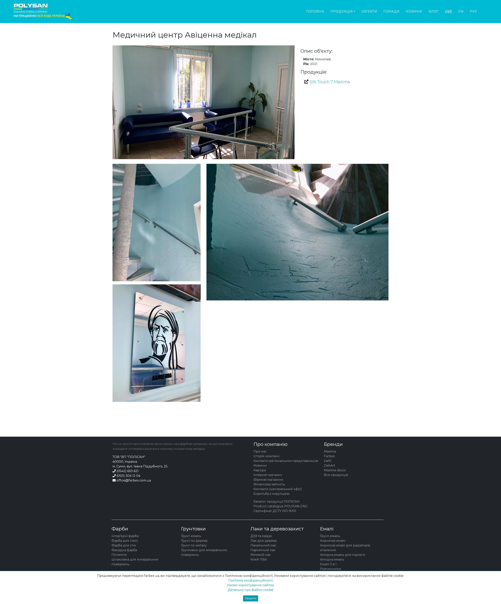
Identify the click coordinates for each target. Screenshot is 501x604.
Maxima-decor (335, 470)
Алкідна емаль (332, 559)
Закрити (250, 598)
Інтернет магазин (267, 475)
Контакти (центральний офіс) (277, 489)
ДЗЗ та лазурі (261, 536)
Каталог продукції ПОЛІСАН (276, 501)
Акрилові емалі (332, 541)
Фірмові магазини (268, 479)
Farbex (329, 456)
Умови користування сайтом (250, 585)
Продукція (342, 11)
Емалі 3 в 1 (328, 564)
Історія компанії (266, 456)
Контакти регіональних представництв (285, 461)
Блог (434, 11)
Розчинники (330, 569)
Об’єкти (369, 11)
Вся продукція (336, 475)
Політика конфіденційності (250, 580)
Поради (391, 11)
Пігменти (119, 555)
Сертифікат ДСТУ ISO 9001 (274, 511)
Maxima (330, 451)
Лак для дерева (263, 541)
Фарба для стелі (125, 541)
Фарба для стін (124, 545)
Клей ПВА (258, 559)
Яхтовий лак (260, 555)
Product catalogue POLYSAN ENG (280, 506)
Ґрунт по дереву (194, 541)
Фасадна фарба (124, 550)
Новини (414, 11)
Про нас (260, 451)
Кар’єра (259, 470)
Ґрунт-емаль (191, 536)
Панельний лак (263, 545)
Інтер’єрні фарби (125, 536)
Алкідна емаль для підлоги (342, 555)
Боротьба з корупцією (271, 494)
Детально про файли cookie (250, 590)
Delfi (327, 461)
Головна (315, 11)
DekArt (329, 465)
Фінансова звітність (269, 484)
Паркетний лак (263, 550)
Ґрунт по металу (194, 545)
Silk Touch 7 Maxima (329, 81)
